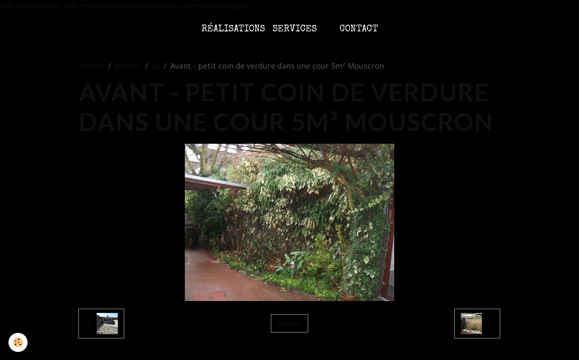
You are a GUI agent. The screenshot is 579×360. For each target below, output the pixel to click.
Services (295, 29)
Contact (359, 29)
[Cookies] (18, 342)
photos (128, 66)
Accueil (91, 66)
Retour (289, 323)
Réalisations (233, 29)
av (156, 66)
